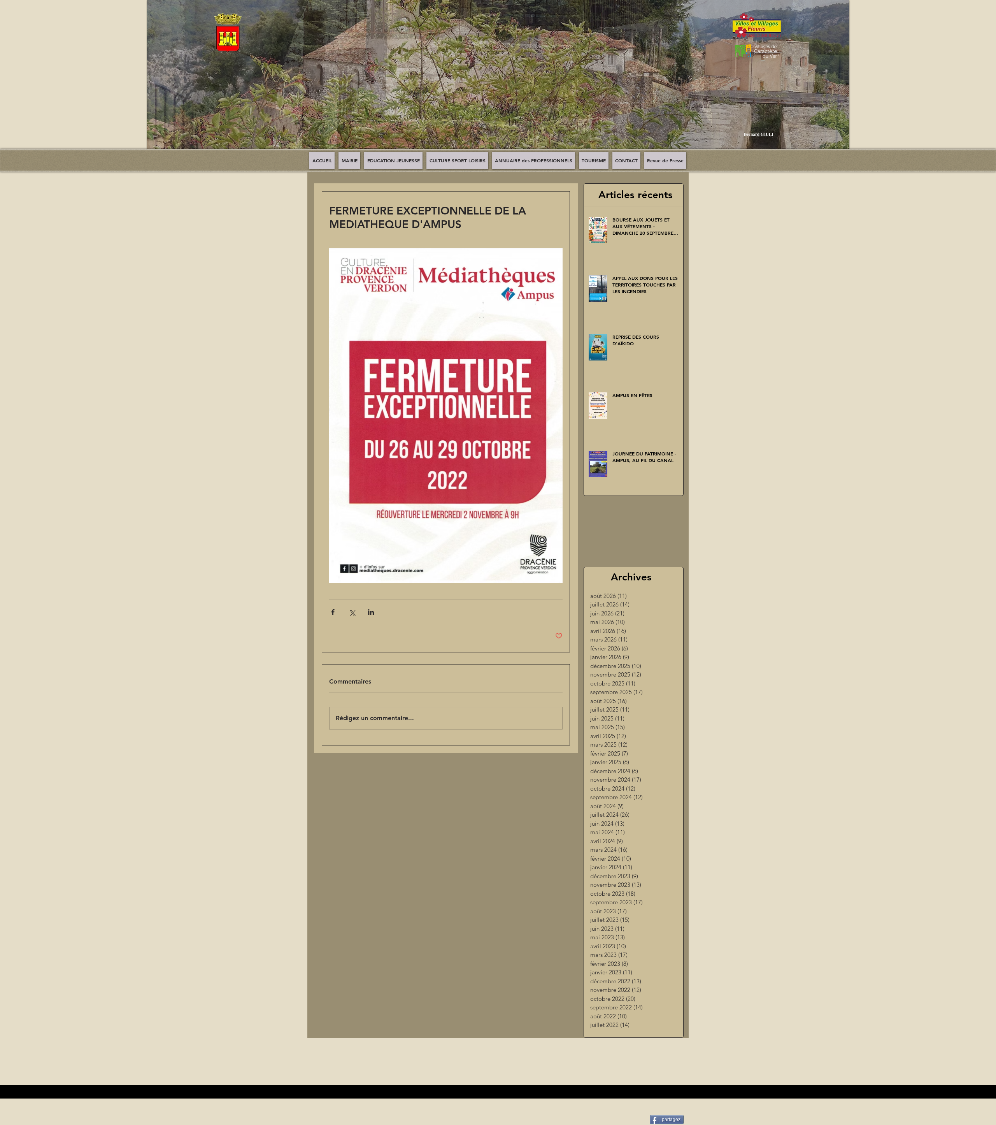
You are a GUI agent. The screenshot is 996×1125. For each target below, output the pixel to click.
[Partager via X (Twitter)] (352, 612)
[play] (838, 149)
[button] (498, 80)
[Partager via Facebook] (333, 612)
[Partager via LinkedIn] (371, 612)
